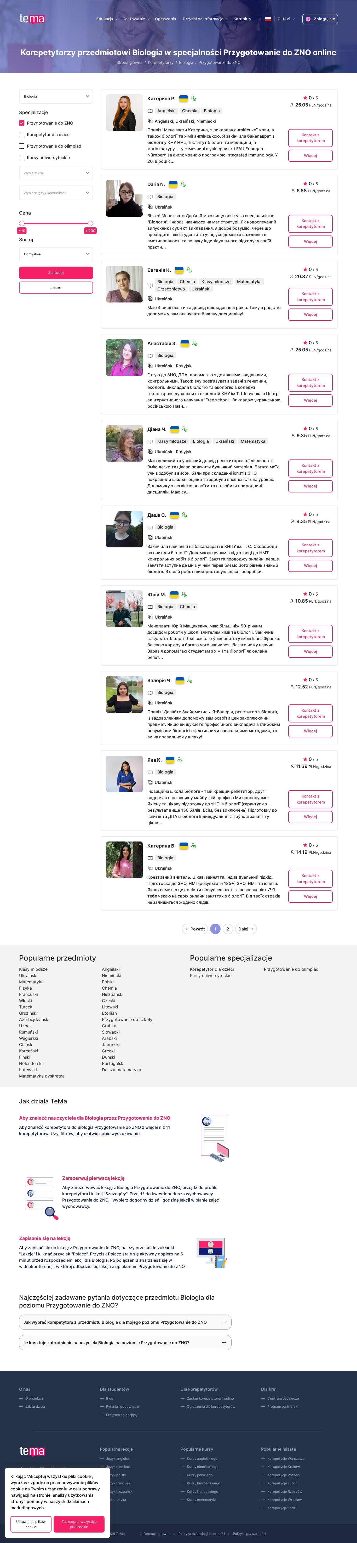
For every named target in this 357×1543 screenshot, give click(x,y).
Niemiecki (111, 975)
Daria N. (156, 184)
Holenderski (31, 1063)
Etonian (109, 1013)
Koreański (28, 1050)
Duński (108, 1057)
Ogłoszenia (165, 19)
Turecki (26, 1006)
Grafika (109, 1025)
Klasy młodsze (33, 969)
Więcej (310, 155)
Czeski (108, 1000)
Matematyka (31, 981)
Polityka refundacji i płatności (202, 1533)
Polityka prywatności (249, 1533)
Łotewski (28, 1069)
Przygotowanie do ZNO (50, 123)
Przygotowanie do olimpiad (54, 146)
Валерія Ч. (159, 680)
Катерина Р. (161, 98)
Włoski (25, 1000)
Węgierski (28, 1038)
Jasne (55, 287)
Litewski (110, 1006)
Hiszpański (112, 994)
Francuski (28, 994)
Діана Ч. (156, 429)
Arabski (109, 1038)
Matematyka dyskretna (42, 1076)
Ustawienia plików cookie (31, 1524)
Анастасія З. (162, 343)
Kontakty (242, 19)
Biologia (186, 62)
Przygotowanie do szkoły (127, 1019)
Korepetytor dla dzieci (49, 134)
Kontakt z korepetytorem (311, 137)
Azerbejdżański (34, 1019)
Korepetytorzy (161, 62)
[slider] (21, 223)
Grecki (108, 1050)
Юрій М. (156, 594)
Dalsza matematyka (121, 1069)
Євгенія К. (159, 270)
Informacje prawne (155, 1533)
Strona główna (129, 62)
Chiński (26, 1044)
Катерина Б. (161, 846)
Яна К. (154, 760)
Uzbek (25, 1025)
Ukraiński (28, 975)
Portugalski (113, 1063)
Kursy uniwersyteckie (48, 157)
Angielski (111, 969)
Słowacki (111, 1032)
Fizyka (25, 988)
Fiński (24, 1057)
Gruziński (28, 1013)
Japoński (111, 1044)
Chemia (109, 988)
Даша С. (156, 515)
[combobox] (56, 96)
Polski (108, 981)
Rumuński (28, 1032)
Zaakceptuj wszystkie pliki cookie (79, 1524)
